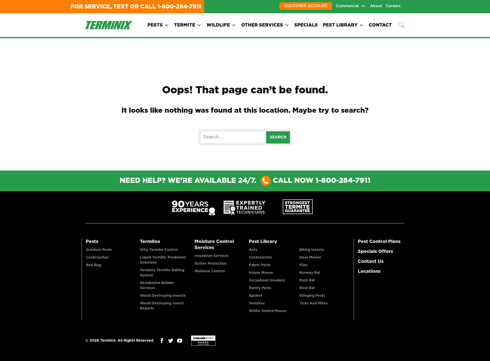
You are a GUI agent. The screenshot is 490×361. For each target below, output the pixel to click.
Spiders (255, 296)
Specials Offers (375, 251)
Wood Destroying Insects (163, 296)
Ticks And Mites (313, 303)
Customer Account (306, 6)
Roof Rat (307, 288)
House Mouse (261, 273)
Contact (380, 25)
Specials (306, 25)
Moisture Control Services (214, 244)
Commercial (347, 6)
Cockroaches (97, 257)
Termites (150, 241)
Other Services (262, 25)
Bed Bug (93, 265)
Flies (303, 265)
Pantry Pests (260, 288)
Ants (253, 250)
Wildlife (218, 25)
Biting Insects (311, 250)
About (376, 6)
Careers (393, 6)
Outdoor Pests (99, 250)
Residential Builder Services (157, 285)
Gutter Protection (210, 263)
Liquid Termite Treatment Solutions (163, 260)
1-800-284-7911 (179, 6)
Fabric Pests (260, 265)
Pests (155, 25)
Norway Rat (309, 273)
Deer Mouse (310, 257)
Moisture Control (209, 271)
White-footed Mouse (267, 311)
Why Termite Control (159, 250)
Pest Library (340, 25)
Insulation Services (211, 256)
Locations (369, 271)
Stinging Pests (312, 296)
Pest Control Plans (379, 241)
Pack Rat (307, 280)
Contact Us (371, 261)
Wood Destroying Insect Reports (162, 306)
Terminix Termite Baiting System (162, 272)
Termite (184, 25)
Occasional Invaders (267, 280)
